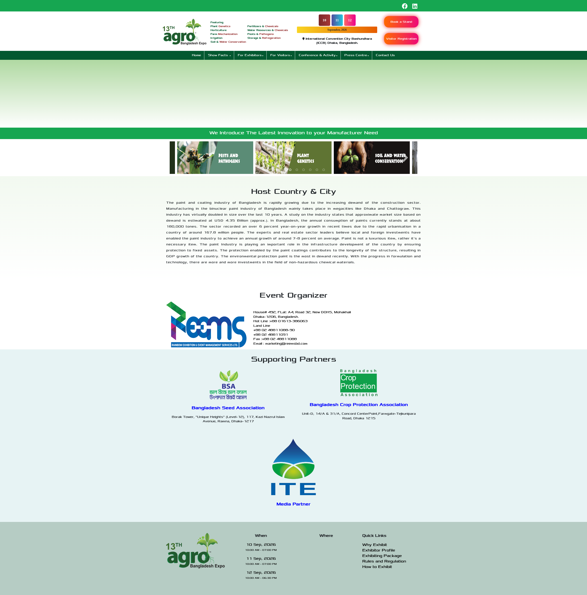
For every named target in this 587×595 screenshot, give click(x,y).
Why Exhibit (374, 545)
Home (196, 55)
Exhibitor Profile (378, 550)
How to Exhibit (377, 567)
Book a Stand (401, 21)
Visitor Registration (401, 38)
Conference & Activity (317, 55)
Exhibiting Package (382, 556)
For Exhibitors (250, 55)
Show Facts (218, 55)
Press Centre (355, 55)
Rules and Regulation (384, 561)
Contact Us (385, 55)
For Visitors (280, 55)
